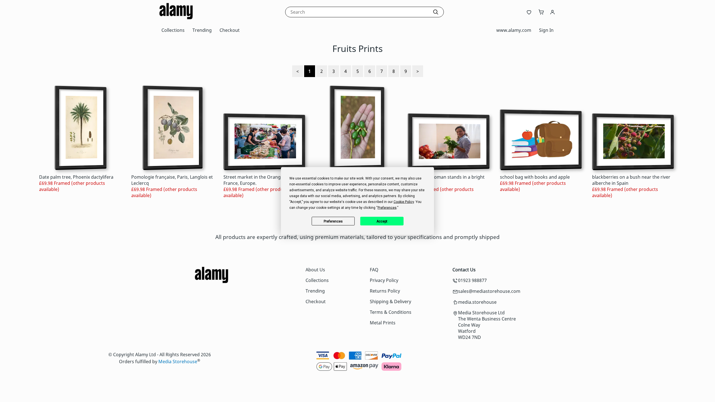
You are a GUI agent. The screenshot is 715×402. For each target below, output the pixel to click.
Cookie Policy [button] (404, 202)
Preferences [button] (387, 208)
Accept (381, 221)
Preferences (333, 221)
